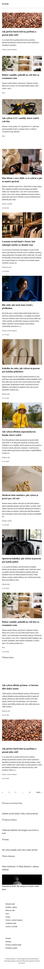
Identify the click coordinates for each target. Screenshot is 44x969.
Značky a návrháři (7, 204)
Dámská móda (6, 394)
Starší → (39, 792)
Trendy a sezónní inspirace (9, 49)
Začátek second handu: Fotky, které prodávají (20, 813)
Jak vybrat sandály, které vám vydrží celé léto (20, 850)
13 (29, 792)
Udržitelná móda (6, 267)
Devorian (5, 4)
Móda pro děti (6, 457)
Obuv (3, 93)
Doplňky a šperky (7, 521)
